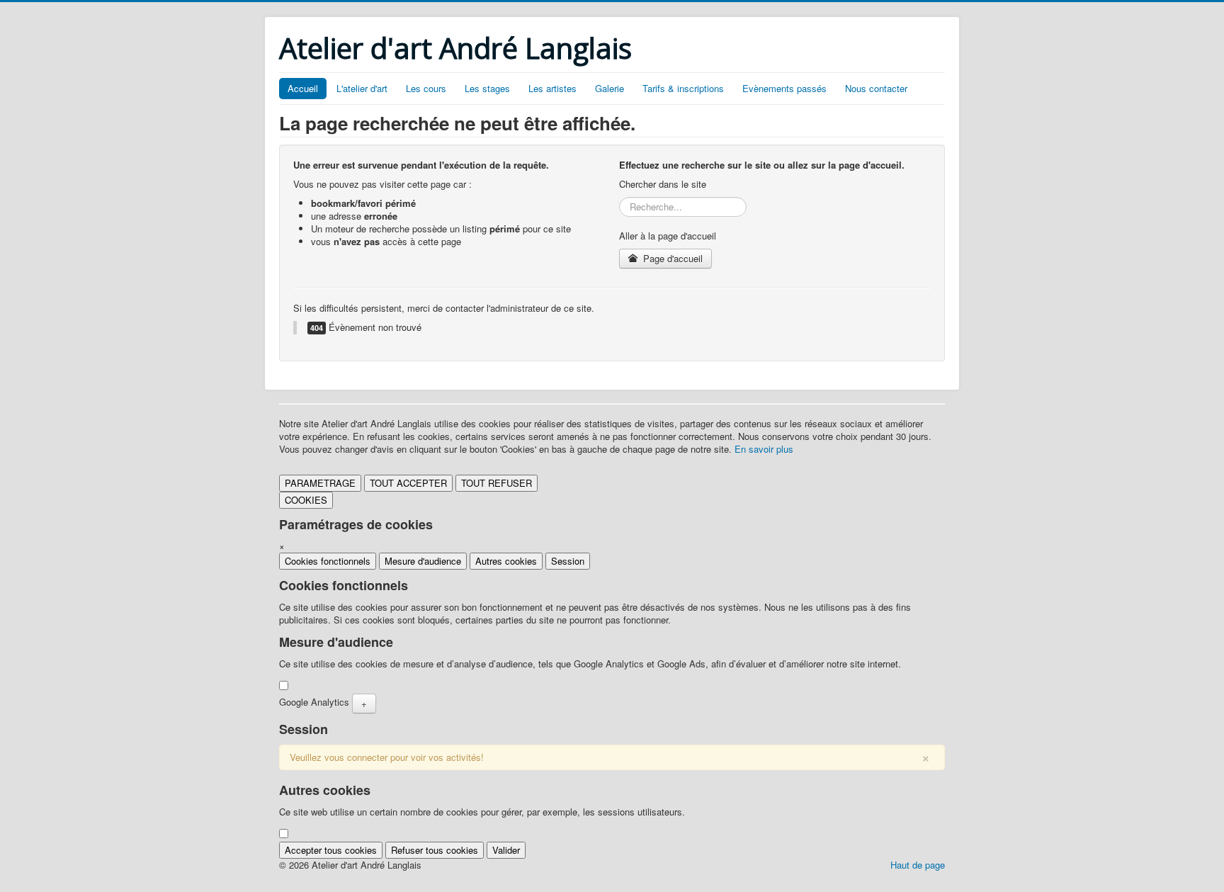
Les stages (487, 88)
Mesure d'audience (423, 561)
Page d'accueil (671, 258)
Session (567, 561)
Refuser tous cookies (434, 850)
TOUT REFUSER (496, 483)
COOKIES (306, 500)
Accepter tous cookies (331, 850)
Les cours (426, 88)
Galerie (609, 88)
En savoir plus (764, 449)
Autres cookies (506, 561)
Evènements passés (784, 88)
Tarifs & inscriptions (683, 88)
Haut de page (917, 864)
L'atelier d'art (361, 88)
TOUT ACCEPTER (408, 483)
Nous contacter (876, 88)
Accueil (303, 88)
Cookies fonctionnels (327, 561)
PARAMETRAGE (320, 483)
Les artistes (552, 88)
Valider (506, 850)
